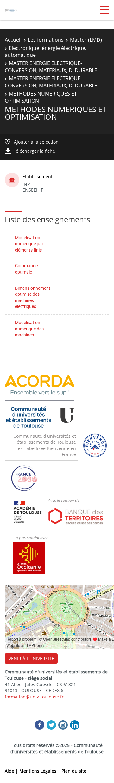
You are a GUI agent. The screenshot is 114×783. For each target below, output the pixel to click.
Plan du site (73, 771)
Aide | (12, 771)
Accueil (13, 39)
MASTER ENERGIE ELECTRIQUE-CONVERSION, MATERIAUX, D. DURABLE (51, 67)
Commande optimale (26, 269)
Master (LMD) (86, 39)
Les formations (46, 39)
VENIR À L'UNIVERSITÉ (31, 658)
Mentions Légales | (40, 771)
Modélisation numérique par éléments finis (29, 243)
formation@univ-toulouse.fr (34, 697)
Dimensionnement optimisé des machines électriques (32, 297)
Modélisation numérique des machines (29, 328)
